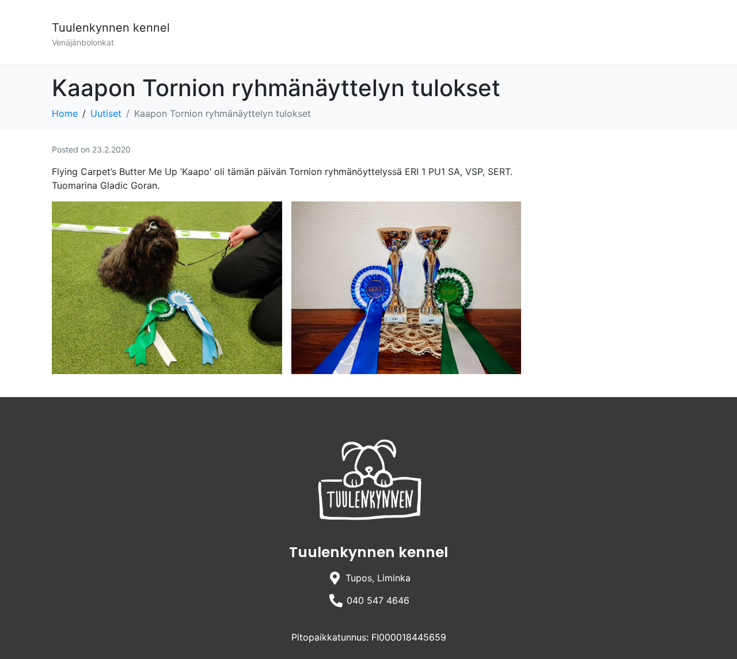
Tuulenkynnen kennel (111, 28)
